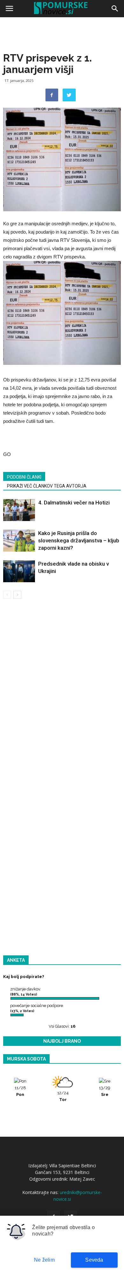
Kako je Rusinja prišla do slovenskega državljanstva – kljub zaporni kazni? (78, 540)
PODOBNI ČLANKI (24, 477)
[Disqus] (62, 695)
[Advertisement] (62, 84)
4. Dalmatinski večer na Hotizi (74, 502)
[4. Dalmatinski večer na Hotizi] (19, 510)
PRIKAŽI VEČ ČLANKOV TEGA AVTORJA (46, 486)
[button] (115, 8)
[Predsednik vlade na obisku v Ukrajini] (19, 571)
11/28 (20, 1091)
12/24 (63, 1096)
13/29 (104, 1091)
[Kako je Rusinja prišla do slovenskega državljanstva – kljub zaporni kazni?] (19, 541)
